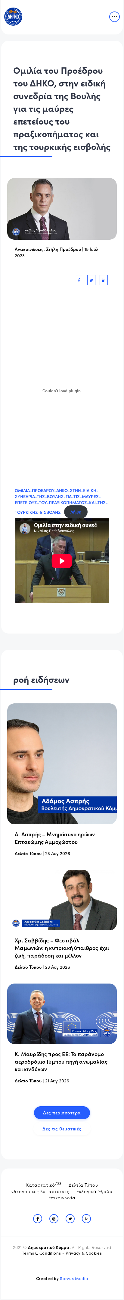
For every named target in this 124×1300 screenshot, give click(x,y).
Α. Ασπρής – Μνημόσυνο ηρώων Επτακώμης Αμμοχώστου (55, 837)
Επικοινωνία (62, 1197)
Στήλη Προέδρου (63, 249)
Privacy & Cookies (84, 1253)
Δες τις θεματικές (62, 1128)
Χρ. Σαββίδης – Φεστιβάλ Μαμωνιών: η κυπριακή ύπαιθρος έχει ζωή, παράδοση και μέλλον (62, 947)
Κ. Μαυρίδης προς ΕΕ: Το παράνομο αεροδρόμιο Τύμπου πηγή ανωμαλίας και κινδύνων (61, 1061)
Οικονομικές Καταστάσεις (40, 1191)
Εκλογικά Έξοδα (94, 1191)
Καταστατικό (44, 1184)
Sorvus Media (74, 1278)
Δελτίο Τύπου (28, 853)
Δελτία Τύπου (83, 1185)
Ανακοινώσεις (29, 249)
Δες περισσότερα (62, 1112)
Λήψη (75, 512)
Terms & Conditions (41, 1253)
